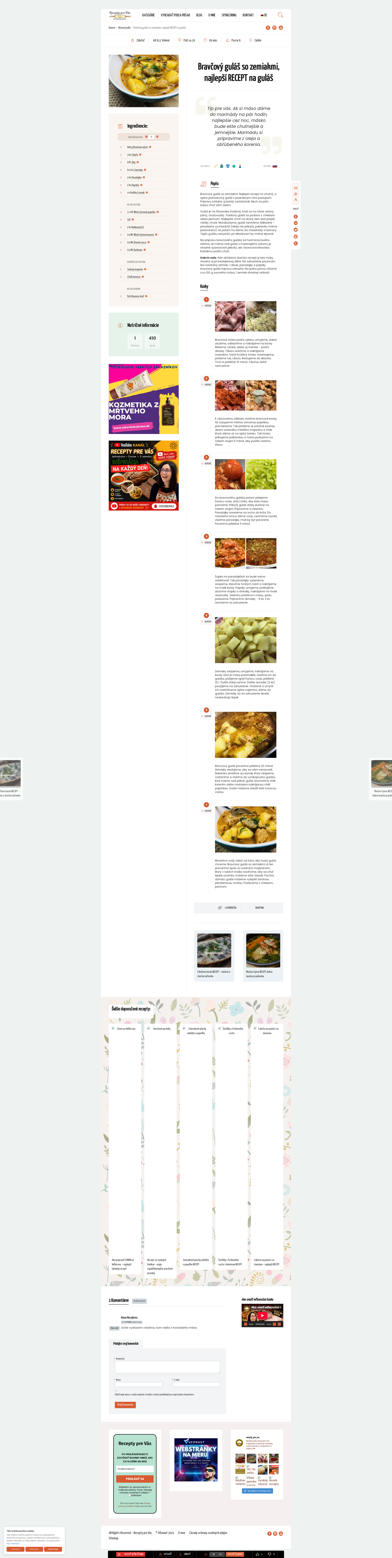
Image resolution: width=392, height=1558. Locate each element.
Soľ (128, 219)
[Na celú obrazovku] (279, 1324)
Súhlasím (135, 1495)
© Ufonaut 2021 (165, 1533)
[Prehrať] (245, 1324)
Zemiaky (138, 170)
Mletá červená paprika (144, 212)
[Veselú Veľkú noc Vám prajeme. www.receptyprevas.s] (251, 1470)
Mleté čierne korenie (144, 234)
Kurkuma (138, 250)
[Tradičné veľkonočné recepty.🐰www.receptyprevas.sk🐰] (263, 1470)
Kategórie (148, 15)
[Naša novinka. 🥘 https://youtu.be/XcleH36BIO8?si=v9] (240, 1458)
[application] (262, 1315)
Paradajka (136, 177)
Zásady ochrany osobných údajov (134, 1505)
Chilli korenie (133, 276)
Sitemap (113, 1538)
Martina (259, 907)
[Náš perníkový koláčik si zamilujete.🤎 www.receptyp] (251, 1481)
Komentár (120, 1359)
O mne (211, 15)
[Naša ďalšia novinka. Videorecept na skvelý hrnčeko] (274, 1470)
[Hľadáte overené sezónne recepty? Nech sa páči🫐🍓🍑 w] (274, 1458)
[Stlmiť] (274, 1324)
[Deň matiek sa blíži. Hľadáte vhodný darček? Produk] (240, 1470)
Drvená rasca (140, 242)
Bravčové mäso (140, 147)
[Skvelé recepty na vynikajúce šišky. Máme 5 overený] (274, 1481)
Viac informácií (13, 1543)
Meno (118, 1380)
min (220, 1554)
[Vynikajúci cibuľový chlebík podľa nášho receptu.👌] (263, 1481)
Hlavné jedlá (124, 27)
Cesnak (141, 192)
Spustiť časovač (235, 1554)
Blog (199, 15)
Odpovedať (114, 1328)
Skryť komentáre (139, 1301)
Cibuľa (135, 154)
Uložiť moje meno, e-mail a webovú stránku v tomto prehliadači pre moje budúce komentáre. (154, 1395)
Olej (133, 162)
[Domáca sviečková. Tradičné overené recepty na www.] (251, 1458)
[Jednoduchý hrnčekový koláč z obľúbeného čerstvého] (263, 1458)
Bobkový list (138, 227)
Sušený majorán (135, 269)
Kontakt (248, 15)
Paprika (135, 185)
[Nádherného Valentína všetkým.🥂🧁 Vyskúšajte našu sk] (240, 1481)
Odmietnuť (15, 1549)
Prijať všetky (53, 1549)
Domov (112, 27)
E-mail (176, 1380)
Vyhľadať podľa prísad (175, 15)
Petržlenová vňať (135, 296)
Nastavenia (34, 1549)
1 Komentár (230, 907)
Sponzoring (229, 15)
